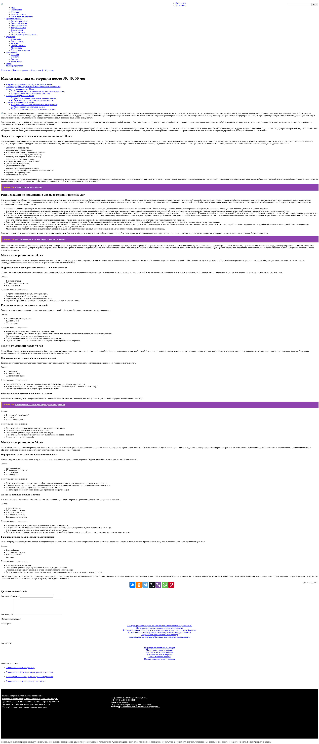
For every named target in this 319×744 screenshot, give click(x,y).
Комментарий (7, 615)
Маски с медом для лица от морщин (159, 659)
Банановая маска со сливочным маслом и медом (33, 109)
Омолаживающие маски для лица (20, 668)
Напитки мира (17, 41)
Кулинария (10, 37)
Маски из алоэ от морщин (160, 657)
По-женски (5, 70)
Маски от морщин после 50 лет (20, 102)
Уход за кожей (17, 30)
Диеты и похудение (19, 21)
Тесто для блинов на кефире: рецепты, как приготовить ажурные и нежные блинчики (159, 630)
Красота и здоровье (14, 19)
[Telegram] (145, 585)
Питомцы (15, 12)
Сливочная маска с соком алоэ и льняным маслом (33, 98)
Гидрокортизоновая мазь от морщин (159, 648)
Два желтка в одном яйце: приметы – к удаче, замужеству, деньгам (30, 701)
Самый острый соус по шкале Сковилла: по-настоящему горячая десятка (159, 637)
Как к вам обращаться (10, 596)
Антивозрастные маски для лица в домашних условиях (29, 677)
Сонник (14, 59)
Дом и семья (180, 3)
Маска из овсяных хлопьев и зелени (28, 107)
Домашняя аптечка (19, 25)
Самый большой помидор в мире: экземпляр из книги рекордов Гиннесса (159, 632)
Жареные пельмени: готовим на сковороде (159, 635)
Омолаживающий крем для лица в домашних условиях (29, 672)
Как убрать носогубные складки (159, 652)
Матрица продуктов (14, 66)
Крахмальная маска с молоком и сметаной (30, 93)
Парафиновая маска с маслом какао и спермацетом (34, 105)
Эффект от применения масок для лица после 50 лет (29, 84)
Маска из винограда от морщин (159, 650)
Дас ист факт (180, 5)
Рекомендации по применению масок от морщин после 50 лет (33, 87)
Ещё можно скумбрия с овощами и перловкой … (132, 704)
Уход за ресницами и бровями (23, 34)
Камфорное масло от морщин (159, 654)
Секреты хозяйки (18, 46)
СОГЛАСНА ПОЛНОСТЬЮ (124, 700)
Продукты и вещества (20, 50)
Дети (13, 7)
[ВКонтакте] (132, 585)
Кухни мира (16, 39)
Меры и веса (16, 48)
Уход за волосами (18, 28)
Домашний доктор (19, 23)
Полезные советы (18, 14)
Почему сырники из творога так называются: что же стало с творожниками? (159, 626)
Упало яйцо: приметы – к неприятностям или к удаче (24, 707)
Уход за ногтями (18, 32)
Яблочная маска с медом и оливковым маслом (32, 100)
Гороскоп (15, 55)
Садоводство (16, 10)
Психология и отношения (22, 16)
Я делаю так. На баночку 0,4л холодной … (130, 698)
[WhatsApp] (165, 585)
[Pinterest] (171, 585)
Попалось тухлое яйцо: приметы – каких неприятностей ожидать (30, 699)
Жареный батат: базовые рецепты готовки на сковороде (26, 704)
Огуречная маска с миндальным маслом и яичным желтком (38, 91)
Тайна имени (16, 61)
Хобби (8, 63)
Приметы (15, 57)
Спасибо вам (122, 702)
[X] (152, 585)
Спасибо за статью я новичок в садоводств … (140, 707)
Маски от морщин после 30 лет (20, 89)
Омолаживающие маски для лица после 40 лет (26, 681)
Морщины (49, 70)
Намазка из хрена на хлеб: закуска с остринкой (22, 696)
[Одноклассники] (139, 585)
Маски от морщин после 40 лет (20, 96)
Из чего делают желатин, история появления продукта (159, 628)
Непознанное (11, 52)
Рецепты (14, 43)
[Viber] (158, 585)
